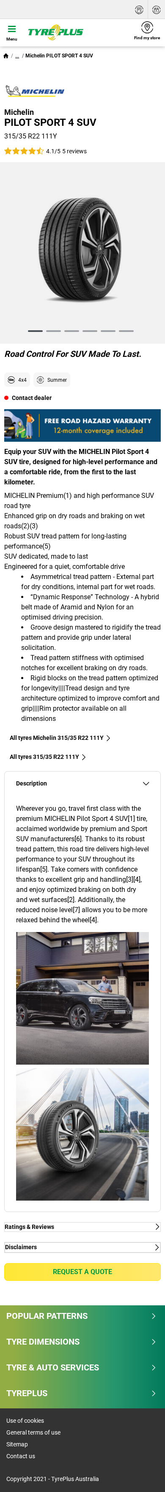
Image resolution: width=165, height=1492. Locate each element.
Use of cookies (25, 1420)
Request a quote (82, 1272)
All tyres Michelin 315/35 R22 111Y (57, 737)
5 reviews (74, 151)
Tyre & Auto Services (52, 1367)
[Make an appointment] (156, 9)
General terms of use (33, 1432)
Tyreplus (26, 1393)
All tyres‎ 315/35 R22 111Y (44, 756)
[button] (17, 56)
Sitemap (17, 1444)
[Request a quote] (139, 9)
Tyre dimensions (43, 1341)
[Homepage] (5, 56)
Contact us (20, 1456)
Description (31, 783)
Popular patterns (47, 1316)
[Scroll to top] (142, 1474)
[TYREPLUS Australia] (76, 32)
